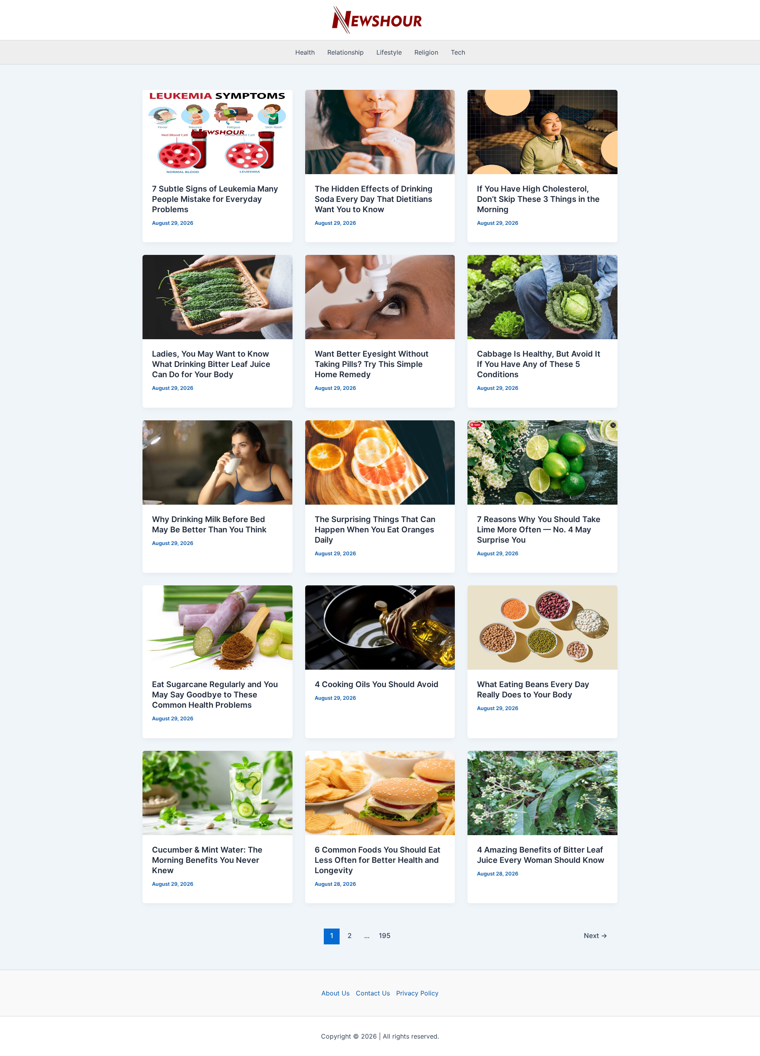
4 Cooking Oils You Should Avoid (377, 684)
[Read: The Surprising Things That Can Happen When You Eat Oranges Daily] (380, 462)
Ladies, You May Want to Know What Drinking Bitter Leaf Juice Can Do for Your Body (211, 364)
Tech (458, 52)
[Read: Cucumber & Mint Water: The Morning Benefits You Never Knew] (217, 792)
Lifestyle (389, 52)
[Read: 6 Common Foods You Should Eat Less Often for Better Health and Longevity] (380, 792)
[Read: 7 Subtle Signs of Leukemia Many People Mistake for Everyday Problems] (217, 131)
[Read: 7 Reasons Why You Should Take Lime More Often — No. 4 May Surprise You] (542, 462)
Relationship (345, 52)
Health (305, 52)
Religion (426, 52)
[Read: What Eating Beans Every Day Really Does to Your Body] (542, 627)
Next (595, 935)
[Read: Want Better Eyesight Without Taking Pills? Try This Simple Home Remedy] (380, 296)
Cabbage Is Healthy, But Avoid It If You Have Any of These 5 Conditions (538, 364)
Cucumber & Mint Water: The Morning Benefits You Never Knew (207, 860)
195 (385, 935)
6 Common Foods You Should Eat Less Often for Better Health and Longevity (378, 860)
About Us (335, 993)
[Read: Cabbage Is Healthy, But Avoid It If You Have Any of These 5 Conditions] (542, 296)
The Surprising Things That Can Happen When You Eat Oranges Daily (375, 530)
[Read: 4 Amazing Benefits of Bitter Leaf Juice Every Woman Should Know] (542, 792)
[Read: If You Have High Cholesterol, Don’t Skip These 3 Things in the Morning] (542, 131)
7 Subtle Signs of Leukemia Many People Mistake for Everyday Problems (215, 199)
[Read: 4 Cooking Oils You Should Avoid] (380, 627)
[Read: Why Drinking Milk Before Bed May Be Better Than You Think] (217, 462)
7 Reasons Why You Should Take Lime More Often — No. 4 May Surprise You (538, 530)
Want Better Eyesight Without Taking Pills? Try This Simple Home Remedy (372, 364)
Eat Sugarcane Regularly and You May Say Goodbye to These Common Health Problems (215, 695)
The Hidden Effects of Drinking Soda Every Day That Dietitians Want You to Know (374, 199)
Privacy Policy (417, 993)
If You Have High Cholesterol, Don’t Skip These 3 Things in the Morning (538, 199)
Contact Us (373, 993)
